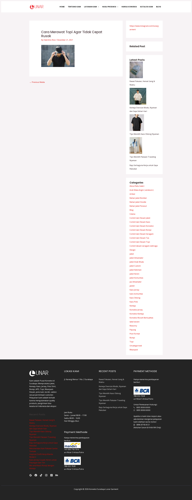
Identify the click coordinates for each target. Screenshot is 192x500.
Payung (133, 329)
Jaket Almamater (136, 258)
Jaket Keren (134, 274)
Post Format (135, 333)
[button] (98, 7)
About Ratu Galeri (137, 186)
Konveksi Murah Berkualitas (141, 318)
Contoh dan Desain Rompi (140, 230)
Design (132, 250)
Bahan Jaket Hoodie (138, 202)
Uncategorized (136, 345)
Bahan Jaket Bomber (138, 198)
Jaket (132, 254)
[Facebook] (36, 475)
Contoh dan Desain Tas (139, 238)
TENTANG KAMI (74, 7)
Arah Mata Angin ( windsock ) (142, 190)
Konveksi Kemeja (137, 314)
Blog (131, 210)
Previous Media (37, 82)
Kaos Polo (134, 302)
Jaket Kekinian (135, 270)
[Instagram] (46, 475)
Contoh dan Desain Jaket (140, 218)
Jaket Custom (135, 266)
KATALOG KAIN (146, 7)
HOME (62, 7)
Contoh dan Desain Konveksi (142, 226)
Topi (131, 341)
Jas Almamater (136, 282)
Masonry (133, 326)
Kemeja (133, 306)
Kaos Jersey (134, 290)
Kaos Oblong (135, 298)
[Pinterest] (51, 475)
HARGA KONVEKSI (129, 7)
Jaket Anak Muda (137, 262)
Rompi (132, 337)
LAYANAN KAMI (90, 7)
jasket (132, 286)
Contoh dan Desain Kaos (140, 222)
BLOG (158, 7)
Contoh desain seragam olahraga (143, 246)
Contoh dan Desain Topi (140, 242)
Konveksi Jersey (136, 310)
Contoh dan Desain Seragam (141, 234)
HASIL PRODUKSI (109, 7)
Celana (132, 214)
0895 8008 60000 (142, 407)
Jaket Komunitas (136, 278)
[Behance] (56, 475)
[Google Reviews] (30, 475)
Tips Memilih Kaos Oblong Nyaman (144, 134)
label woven (134, 322)
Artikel (132, 194)
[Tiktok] (41, 475)
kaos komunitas (136, 294)
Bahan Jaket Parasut (138, 206)
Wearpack (134, 349)
